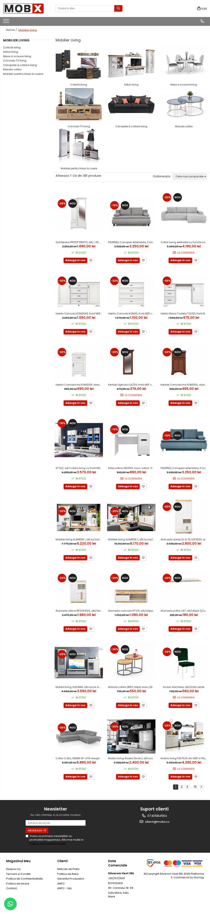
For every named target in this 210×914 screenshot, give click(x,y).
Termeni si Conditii (18, 874)
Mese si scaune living (17, 56)
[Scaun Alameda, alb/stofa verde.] (184, 662)
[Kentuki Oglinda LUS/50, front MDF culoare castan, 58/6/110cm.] (131, 363)
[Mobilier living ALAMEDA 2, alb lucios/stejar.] (131, 517)
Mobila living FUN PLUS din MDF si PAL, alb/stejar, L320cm (184, 758)
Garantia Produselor (70, 879)
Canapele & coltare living (20, 65)
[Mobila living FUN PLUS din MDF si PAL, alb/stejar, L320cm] (184, 736)
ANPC (61, 884)
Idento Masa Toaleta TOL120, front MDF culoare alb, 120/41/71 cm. (184, 313)
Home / (12, 30)
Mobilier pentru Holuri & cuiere (23, 74)
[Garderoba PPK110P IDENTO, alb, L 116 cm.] (79, 214)
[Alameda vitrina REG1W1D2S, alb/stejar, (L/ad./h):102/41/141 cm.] (79, 589)
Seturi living (10, 52)
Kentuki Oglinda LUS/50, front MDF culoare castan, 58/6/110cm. (131, 384)
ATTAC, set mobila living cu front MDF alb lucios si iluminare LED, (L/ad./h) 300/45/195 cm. (79, 468)
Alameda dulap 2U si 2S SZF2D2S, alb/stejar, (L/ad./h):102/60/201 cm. (184, 539)
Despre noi (13, 869)
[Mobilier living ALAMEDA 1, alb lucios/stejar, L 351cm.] (79, 517)
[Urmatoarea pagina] (201, 787)
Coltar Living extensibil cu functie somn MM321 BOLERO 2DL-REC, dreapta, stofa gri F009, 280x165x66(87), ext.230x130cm (184, 242)
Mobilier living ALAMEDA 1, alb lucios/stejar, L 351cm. (79, 539)
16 (195, 787)
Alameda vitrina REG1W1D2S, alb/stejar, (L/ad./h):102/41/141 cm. (79, 610)
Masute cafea (12, 69)
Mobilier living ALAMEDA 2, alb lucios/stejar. (131, 539)
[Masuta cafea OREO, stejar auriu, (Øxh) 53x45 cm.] (131, 662)
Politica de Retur (68, 874)
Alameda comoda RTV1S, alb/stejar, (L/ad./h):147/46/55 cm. (131, 610)
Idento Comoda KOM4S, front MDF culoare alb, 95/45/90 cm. (131, 313)
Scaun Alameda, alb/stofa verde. (184, 687)
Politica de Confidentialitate (48, 843)
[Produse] (6, 22)
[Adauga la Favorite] (91, 260)
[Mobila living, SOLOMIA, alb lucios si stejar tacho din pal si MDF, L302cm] (79, 662)
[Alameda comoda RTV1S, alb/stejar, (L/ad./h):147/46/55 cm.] (131, 589)
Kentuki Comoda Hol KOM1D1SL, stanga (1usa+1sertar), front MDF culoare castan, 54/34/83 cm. (184, 384)
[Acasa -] (23, 8)
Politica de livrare (17, 884)
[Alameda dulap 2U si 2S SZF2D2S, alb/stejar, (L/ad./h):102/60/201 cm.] (184, 517)
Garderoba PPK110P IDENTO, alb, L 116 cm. (79, 242)
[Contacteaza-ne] (202, 21)
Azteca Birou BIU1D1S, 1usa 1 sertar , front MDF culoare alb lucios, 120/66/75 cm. (131, 468)
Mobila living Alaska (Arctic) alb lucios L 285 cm (131, 758)
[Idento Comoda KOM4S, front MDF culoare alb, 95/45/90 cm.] (131, 291)
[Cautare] (118, 8)
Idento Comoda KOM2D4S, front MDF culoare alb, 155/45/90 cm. (79, 313)
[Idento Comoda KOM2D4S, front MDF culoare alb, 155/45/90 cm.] (79, 291)
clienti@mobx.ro (156, 822)
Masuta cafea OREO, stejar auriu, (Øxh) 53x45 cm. (131, 687)
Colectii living (12, 47)
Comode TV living (14, 61)
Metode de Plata (68, 869)
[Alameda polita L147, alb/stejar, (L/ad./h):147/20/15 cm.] (184, 589)
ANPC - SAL (64, 888)
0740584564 (157, 816)
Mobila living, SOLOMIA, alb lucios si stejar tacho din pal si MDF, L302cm (79, 687)
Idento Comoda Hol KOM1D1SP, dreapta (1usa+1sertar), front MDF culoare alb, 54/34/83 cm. (79, 384)
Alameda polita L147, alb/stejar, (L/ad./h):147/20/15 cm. (184, 610)
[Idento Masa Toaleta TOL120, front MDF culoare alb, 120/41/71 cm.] (184, 291)
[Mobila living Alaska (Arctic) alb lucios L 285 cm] (131, 736)
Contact (11, 888)
